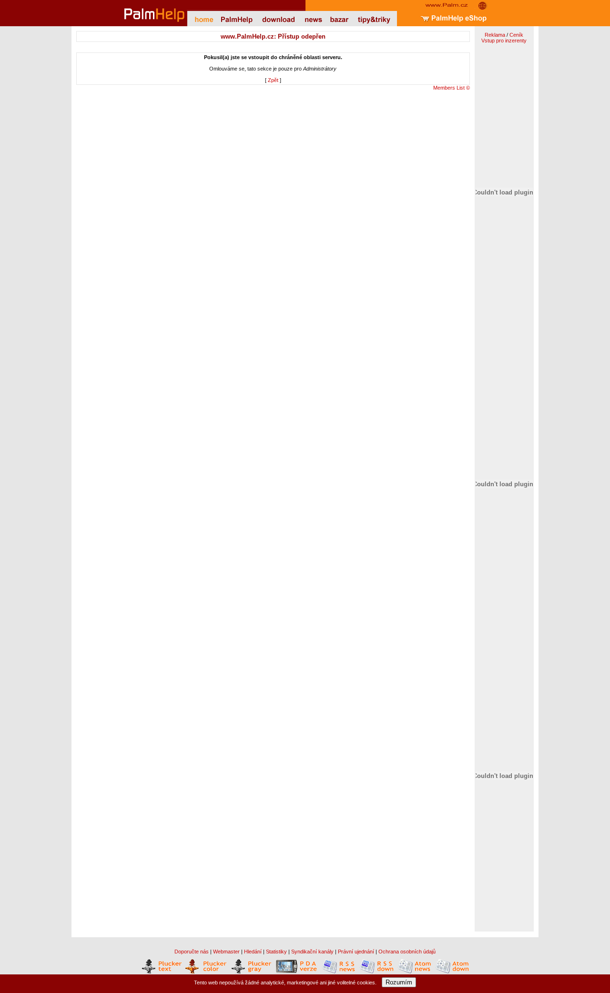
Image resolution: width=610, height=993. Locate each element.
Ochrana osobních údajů (407, 951)
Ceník (516, 35)
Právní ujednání (356, 951)
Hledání (253, 951)
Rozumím (399, 982)
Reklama (495, 35)
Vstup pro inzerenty (504, 40)
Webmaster (226, 951)
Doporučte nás (191, 951)
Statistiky (276, 951)
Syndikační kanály (312, 951)
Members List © (451, 88)
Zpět (273, 80)
